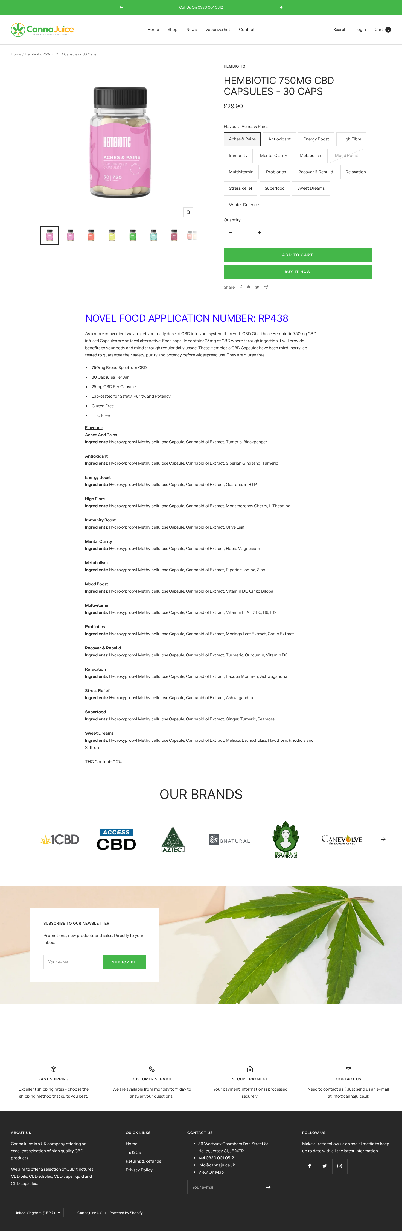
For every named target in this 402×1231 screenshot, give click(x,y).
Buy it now (298, 271)
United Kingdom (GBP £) (34, 1213)
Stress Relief (240, 188)
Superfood (275, 188)
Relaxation (356, 171)
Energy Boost (316, 139)
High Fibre (351, 139)
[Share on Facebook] (241, 287)
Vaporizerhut (217, 29)
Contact (247, 29)
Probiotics (276, 171)
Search (339, 29)
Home (153, 29)
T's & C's (133, 1152)
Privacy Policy (139, 1170)
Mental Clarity (273, 155)
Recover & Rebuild (315, 171)
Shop (172, 29)
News (191, 29)
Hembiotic (235, 66)
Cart (382, 29)
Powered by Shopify (126, 1213)
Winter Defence (244, 204)
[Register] (268, 1187)
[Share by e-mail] (266, 287)
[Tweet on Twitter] (257, 287)
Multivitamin (241, 171)
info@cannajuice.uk (351, 1096)
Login (360, 29)
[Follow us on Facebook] (309, 1166)
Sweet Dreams (311, 188)
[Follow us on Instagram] (339, 1166)
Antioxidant (279, 139)
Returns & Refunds (143, 1161)
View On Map (211, 1172)
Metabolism (311, 155)
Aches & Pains (242, 139)
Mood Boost (346, 155)
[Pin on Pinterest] (248, 287)
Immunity (238, 155)
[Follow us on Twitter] (324, 1166)
